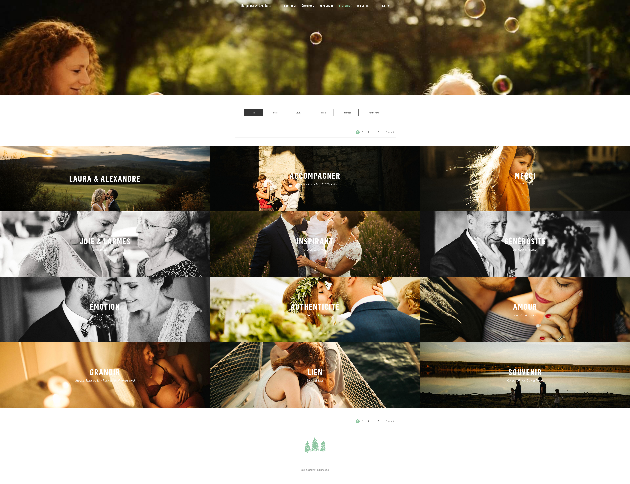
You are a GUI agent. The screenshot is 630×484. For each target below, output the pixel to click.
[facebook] (389, 6)
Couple (299, 113)
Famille (323, 113)
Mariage (347, 113)
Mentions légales (323, 469)
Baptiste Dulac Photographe (255, 6)
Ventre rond (374, 113)
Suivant (390, 132)
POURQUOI (290, 6)
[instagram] (383, 6)
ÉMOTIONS (308, 6)
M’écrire (363, 6)
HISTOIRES (345, 6)
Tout (253, 113)
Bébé (275, 113)
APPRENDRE (327, 6)
